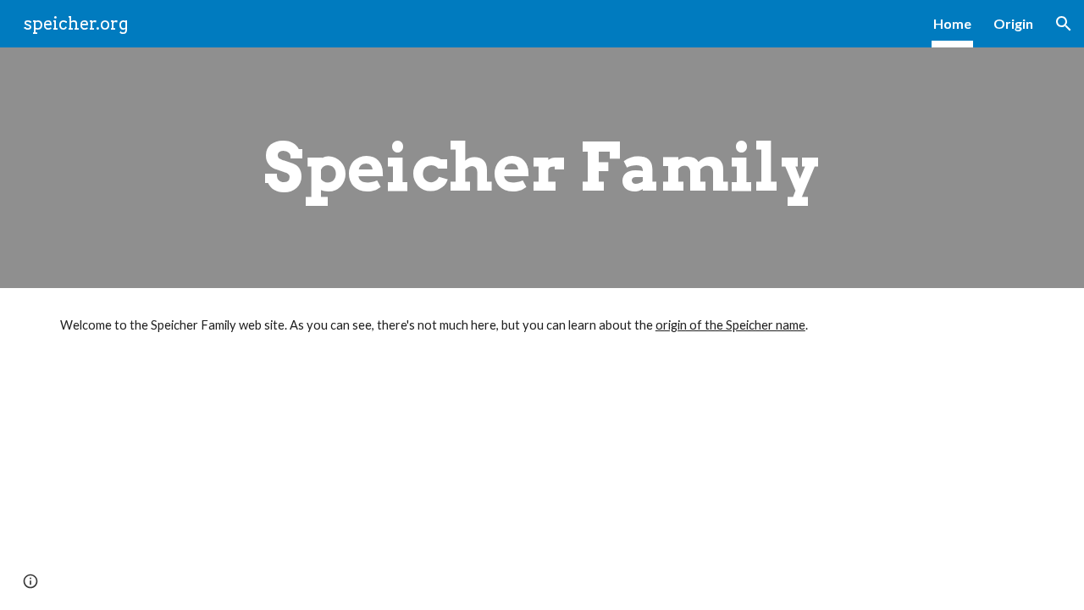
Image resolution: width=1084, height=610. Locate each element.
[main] (542, 167)
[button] (1063, 23)
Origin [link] (1013, 23)
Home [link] (952, 23)
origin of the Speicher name (730, 325)
